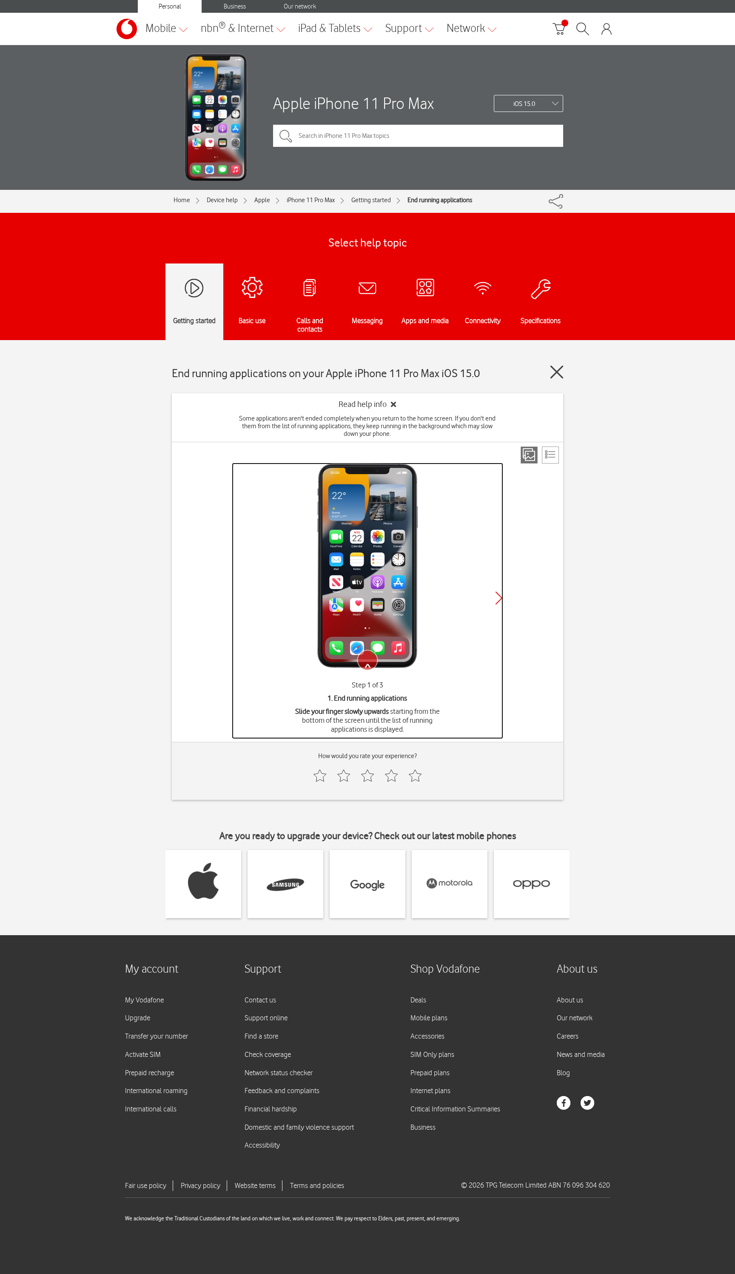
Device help (222, 200)
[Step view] (529, 455)
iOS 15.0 (524, 104)
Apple (262, 200)
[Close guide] (556, 372)
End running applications (439, 200)
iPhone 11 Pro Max (311, 200)
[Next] (499, 598)
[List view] (550, 455)
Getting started (371, 200)
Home (182, 200)
